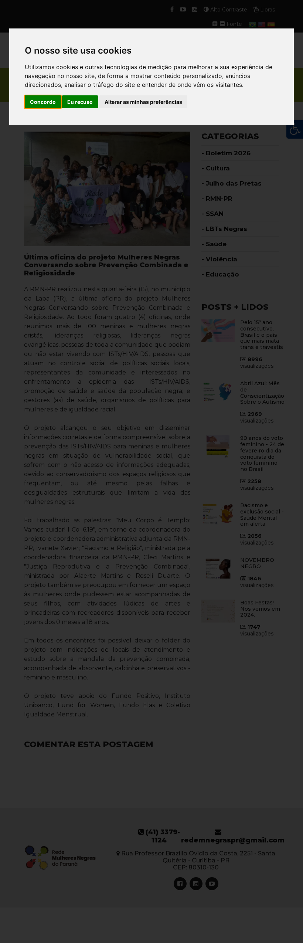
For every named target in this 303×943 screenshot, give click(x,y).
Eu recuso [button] (80, 102)
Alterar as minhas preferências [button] (143, 102)
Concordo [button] (43, 102)
